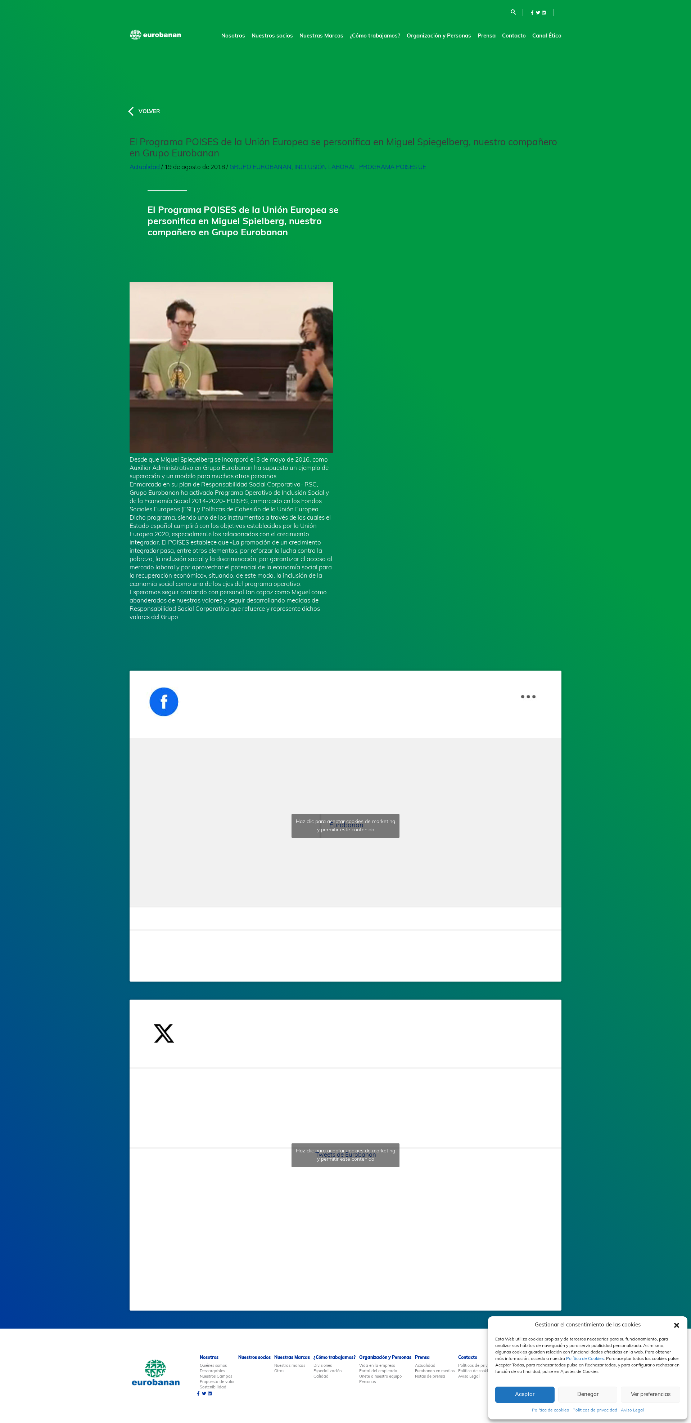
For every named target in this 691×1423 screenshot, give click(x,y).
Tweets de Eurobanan (345, 1155)
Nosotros (209, 1358)
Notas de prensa (430, 1377)
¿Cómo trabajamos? (334, 1358)
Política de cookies (550, 1410)
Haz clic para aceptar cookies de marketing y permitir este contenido (345, 826)
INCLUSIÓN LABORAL (325, 167)
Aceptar (524, 1394)
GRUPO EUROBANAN (261, 167)
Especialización (327, 1371)
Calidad (321, 1377)
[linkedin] (544, 12)
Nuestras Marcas (321, 36)
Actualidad (145, 167)
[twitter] (538, 12)
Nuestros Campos (216, 1377)
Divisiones (322, 1366)
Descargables (212, 1371)
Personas (367, 1382)
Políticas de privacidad (595, 1410)
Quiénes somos (213, 1366)
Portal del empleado (378, 1371)
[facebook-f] (532, 12)
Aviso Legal (632, 1410)
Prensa (487, 36)
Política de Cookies (585, 1359)
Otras (279, 1371)
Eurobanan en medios (435, 1371)
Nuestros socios (272, 36)
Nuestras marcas (289, 1366)
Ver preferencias (650, 1394)
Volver (149, 112)
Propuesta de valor (217, 1382)
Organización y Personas (385, 1358)
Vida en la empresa (377, 1366)
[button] (676, 1325)
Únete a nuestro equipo (380, 1377)
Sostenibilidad (213, 1387)
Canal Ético (546, 36)
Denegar (588, 1394)
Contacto (514, 36)
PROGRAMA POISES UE (392, 167)
